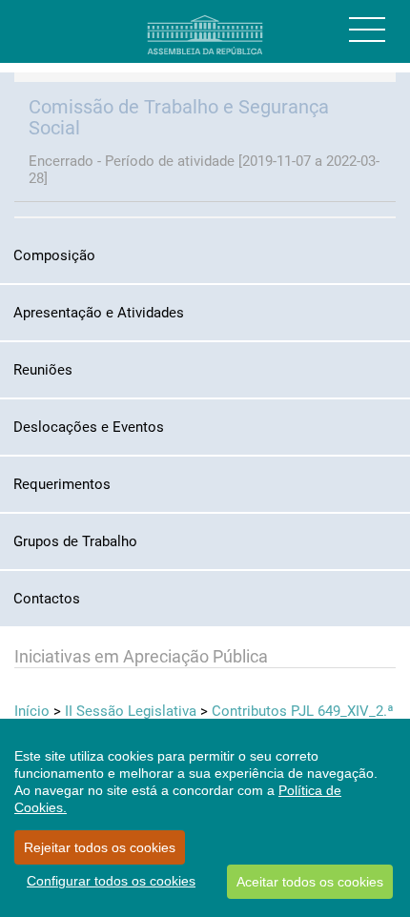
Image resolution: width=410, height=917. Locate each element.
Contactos (46, 598)
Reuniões (42, 369)
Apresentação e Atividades (98, 312)
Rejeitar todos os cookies (99, 847)
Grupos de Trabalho (75, 541)
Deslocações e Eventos (88, 427)
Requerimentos (62, 484)
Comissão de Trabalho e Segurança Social (179, 117)
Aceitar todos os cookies (309, 881)
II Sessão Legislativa (130, 711)
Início (32, 711)
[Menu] (367, 29)
